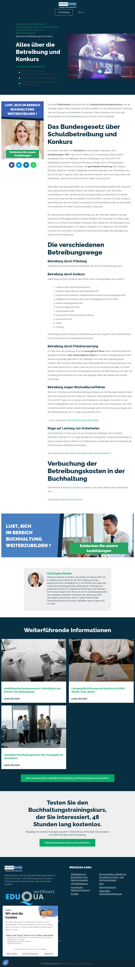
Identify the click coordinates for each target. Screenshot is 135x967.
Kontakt (75, 894)
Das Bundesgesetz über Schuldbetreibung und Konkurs (36, 72)
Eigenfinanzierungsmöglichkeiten (83, 420)
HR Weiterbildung (79, 883)
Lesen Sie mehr (12, 698)
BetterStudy (67, 487)
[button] (51, 12)
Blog (101, 883)
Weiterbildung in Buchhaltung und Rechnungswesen (79, 877)
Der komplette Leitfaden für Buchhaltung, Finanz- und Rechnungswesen (37, 30)
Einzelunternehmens (80, 287)
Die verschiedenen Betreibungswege (39, 78)
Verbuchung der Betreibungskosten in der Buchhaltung (40, 83)
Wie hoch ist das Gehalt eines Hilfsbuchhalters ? (88, 453)
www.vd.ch (77, 499)
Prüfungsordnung (107, 887)
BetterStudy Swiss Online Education (77, 963)
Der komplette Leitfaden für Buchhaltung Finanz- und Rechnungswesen (112, 877)
